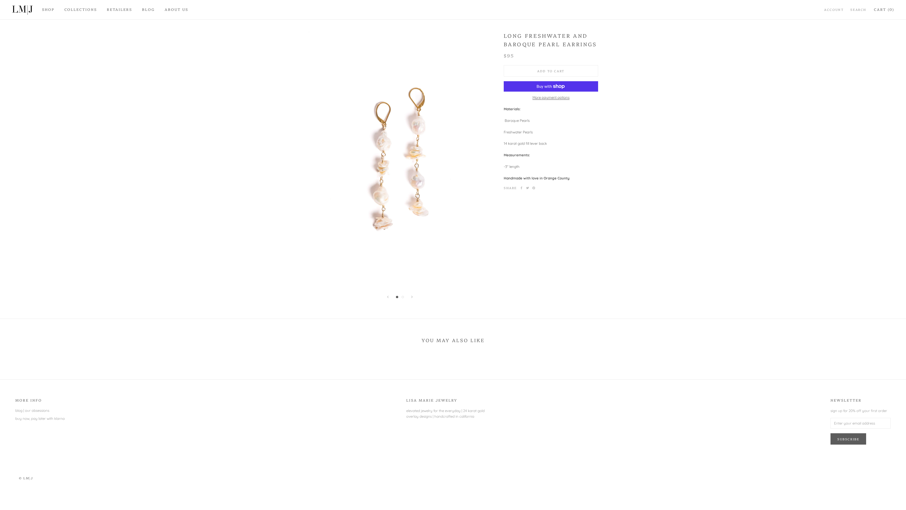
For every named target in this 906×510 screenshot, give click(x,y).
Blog (148, 9)
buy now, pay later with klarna (40, 418)
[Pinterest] (533, 188)
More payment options (551, 97)
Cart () (884, 9)
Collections (80, 9)
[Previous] (388, 297)
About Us (176, 9)
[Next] (412, 297)
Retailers (119, 9)
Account (834, 9)
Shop (48, 9)
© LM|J (26, 478)
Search (858, 9)
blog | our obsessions (32, 410)
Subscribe (848, 439)
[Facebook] (521, 188)
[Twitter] (527, 188)
